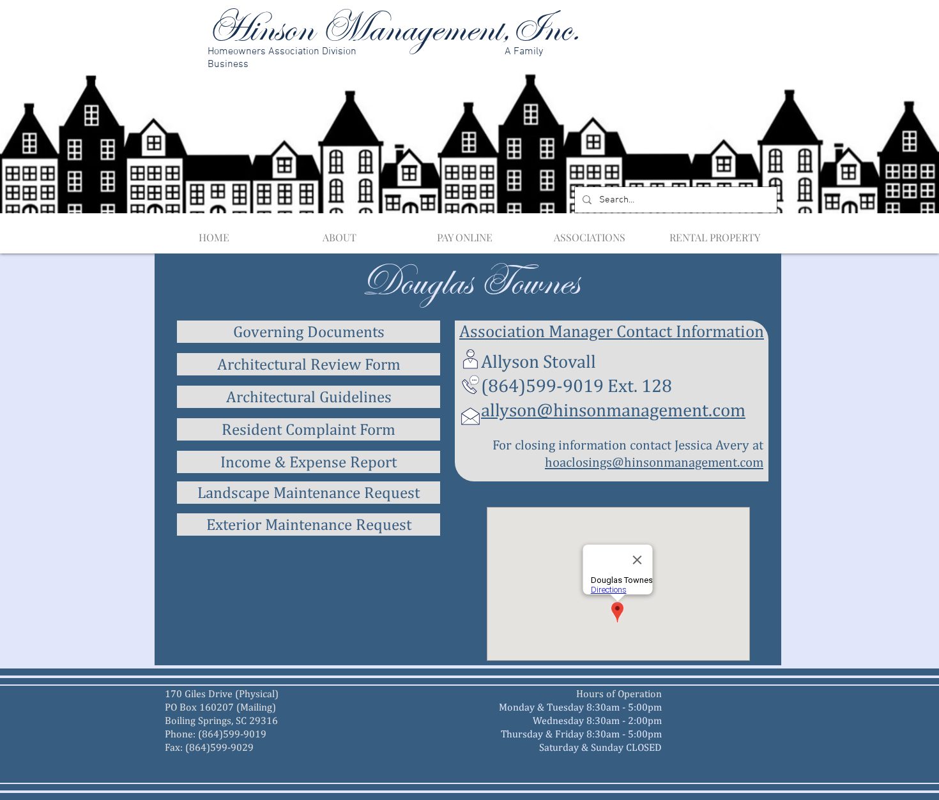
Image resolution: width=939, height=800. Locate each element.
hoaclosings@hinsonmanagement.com (654, 462)
